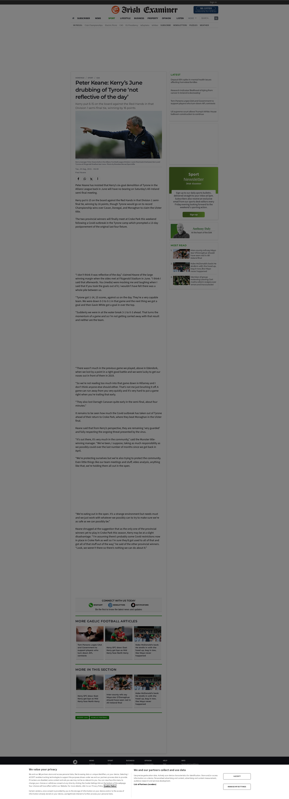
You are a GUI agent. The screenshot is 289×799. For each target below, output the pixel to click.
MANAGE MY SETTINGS (237, 786)
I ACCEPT (237, 776)
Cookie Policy (110, 786)
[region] (144, 782)
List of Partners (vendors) (145, 784)
